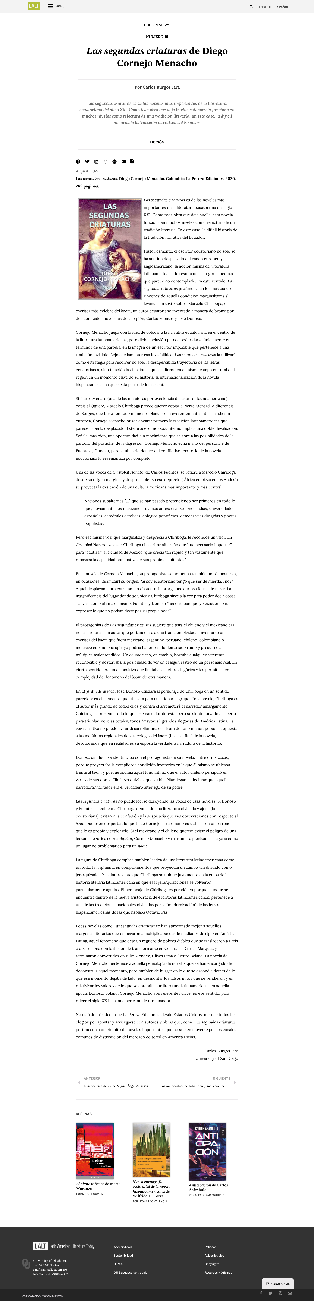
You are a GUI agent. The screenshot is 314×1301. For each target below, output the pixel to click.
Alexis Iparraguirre (209, 1195)
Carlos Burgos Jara (161, 87)
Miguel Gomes (92, 1194)
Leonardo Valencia (153, 1201)
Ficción (157, 142)
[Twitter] (270, 1293)
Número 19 (157, 36)
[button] (251, 6)
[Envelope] (290, 1293)
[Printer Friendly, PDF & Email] (132, 162)
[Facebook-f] (261, 1293)
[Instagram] (280, 1293)
